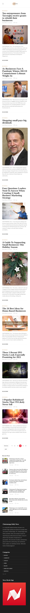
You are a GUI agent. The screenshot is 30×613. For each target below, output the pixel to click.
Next (6, 449)
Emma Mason (4, 22)
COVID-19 (6, 560)
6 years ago (10, 22)
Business (5, 10)
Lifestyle (6, 571)
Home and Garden (8, 568)
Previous (6, 445)
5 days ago (11, 464)
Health (5, 565)
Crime (5, 563)
